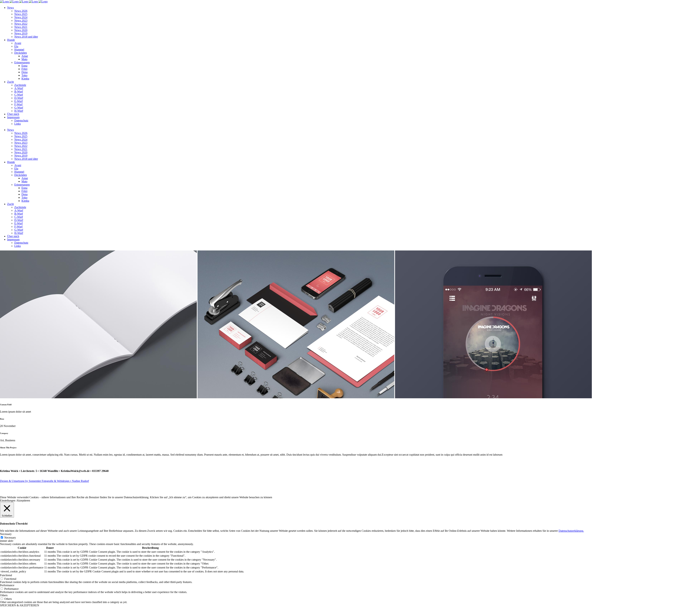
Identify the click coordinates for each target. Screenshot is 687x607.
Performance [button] (7, 585)
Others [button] (4, 595)
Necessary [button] (6, 534)
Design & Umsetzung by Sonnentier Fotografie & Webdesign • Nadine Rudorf (44, 480)
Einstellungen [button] (7, 500)
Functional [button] (6, 575)
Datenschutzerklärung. (571, 530)
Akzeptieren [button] (23, 500)
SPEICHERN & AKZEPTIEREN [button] (19, 605)
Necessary (10, 537)
